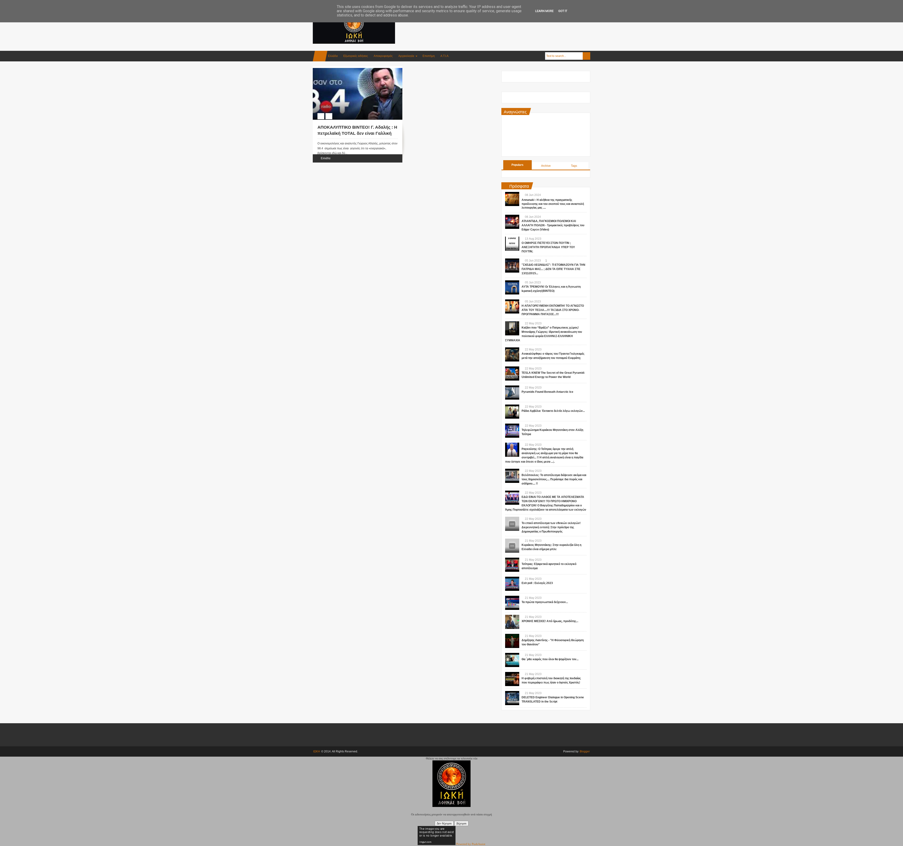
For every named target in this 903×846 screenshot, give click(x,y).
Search (586, 56)
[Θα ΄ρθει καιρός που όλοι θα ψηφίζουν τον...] (512, 660)
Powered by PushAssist (470, 844)
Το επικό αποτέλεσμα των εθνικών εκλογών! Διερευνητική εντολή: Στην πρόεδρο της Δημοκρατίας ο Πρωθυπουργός (551, 527)
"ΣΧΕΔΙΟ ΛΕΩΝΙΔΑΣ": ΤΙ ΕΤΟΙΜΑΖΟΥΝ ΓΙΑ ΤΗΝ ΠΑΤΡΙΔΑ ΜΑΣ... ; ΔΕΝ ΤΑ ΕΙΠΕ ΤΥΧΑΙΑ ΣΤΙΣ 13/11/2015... (553, 269)
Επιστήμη (429, 56)
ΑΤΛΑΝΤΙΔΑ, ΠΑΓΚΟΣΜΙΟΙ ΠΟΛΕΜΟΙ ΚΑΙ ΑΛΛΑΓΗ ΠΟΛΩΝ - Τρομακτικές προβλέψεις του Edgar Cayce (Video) (553, 225)
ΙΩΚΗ (316, 751)
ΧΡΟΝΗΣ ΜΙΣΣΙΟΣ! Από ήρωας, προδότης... (550, 621)
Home (320, 56)
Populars (517, 165)
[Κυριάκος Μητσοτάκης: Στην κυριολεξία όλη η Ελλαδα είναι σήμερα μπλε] (512, 546)
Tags (574, 165)
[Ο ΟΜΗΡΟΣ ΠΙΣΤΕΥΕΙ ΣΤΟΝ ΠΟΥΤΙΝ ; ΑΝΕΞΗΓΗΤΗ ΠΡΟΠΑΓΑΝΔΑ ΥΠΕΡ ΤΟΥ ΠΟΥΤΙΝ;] (512, 244)
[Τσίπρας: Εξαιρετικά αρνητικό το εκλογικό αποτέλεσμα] (512, 565)
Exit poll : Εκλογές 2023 (537, 583)
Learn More (544, 11)
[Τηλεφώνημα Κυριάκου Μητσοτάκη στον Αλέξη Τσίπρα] (512, 431)
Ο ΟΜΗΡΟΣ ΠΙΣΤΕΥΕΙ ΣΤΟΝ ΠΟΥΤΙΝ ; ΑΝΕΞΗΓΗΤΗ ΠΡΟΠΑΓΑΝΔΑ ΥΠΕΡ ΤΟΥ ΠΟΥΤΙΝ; (548, 247)
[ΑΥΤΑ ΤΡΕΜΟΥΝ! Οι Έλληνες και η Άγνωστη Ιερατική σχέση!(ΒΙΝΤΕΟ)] (512, 287)
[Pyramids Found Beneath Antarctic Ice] (512, 392)
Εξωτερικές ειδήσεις (355, 56)
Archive (546, 165)
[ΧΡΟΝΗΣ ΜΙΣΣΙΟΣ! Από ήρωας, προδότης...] (512, 622)
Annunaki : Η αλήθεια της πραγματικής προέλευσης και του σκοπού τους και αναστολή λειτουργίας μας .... (553, 204)
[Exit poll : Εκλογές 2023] (512, 584)
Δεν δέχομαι (444, 823)
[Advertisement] (504, 23)
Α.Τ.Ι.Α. (444, 56)
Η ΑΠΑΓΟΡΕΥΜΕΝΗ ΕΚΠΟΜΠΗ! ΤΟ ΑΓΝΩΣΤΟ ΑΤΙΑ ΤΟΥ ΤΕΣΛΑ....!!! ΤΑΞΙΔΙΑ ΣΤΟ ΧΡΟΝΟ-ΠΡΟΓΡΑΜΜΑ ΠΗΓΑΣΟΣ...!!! (553, 310)
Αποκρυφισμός (383, 56)
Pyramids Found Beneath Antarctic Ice (547, 391)
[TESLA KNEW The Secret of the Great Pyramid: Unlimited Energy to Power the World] (512, 373)
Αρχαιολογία (406, 56)
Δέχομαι (461, 823)
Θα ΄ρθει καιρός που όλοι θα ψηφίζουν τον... (550, 659)
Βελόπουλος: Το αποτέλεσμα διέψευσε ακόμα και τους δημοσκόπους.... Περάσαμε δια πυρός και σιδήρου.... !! (554, 479)
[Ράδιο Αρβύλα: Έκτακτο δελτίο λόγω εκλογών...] (512, 412)
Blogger (585, 751)
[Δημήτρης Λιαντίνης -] (512, 641)
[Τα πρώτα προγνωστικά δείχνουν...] (512, 603)
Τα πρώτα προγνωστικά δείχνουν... (545, 602)
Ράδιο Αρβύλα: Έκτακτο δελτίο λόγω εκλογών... (553, 411)
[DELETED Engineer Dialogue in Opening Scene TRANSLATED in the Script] (512, 698)
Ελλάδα (333, 56)
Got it (562, 11)
